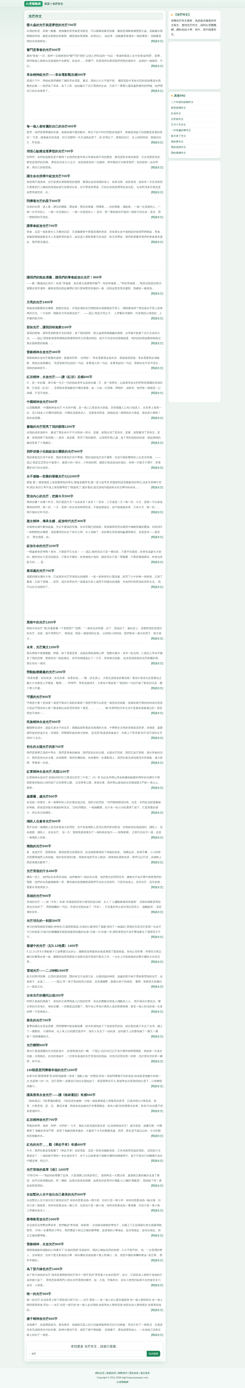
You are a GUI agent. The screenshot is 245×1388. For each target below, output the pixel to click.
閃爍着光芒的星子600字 (44, 201)
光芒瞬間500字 (37, 1045)
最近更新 (145, 1373)
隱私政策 (133, 1373)
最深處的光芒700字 (40, 570)
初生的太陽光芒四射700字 (45, 746)
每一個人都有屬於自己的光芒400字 (51, 126)
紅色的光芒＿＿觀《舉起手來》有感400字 (56, 1144)
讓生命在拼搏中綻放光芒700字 (48, 176)
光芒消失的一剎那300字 (44, 920)
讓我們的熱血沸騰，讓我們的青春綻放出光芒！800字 (64, 277)
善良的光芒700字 (39, 1020)
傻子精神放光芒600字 (42, 1318)
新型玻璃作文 (178, 107)
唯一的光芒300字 (39, 1294)
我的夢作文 (177, 141)
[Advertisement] (95, 108)
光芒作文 (57, 3)
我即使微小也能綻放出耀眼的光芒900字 (55, 451)
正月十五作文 (178, 124)
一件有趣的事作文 (181, 130)
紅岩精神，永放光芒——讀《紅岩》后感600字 (59, 377)
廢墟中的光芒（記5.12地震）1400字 (52, 945)
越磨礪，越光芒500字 (42, 796)
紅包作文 (176, 113)
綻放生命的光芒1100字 (43, 546)
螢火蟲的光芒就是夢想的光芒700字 (51, 25)
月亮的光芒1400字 (40, 302)
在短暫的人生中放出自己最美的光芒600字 (56, 1194)
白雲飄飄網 (122, 1382)
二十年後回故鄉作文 (182, 102)
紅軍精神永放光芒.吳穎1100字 (48, 771)
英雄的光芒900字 (39, 896)
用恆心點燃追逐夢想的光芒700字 (50, 151)
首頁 (47, 3)
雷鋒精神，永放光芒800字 (45, 1244)
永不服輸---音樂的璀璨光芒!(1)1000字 (53, 476)
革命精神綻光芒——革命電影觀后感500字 (56, 74)
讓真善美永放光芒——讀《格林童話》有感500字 (61, 1095)
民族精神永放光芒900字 (44, 722)
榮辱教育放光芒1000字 (43, 1219)
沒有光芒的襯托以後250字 (45, 995)
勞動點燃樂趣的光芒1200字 (46, 672)
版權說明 (111, 1373)
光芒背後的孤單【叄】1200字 (48, 1169)
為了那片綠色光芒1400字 (44, 1269)
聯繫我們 (122, 1373)
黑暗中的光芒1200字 (41, 622)
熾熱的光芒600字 (39, 846)
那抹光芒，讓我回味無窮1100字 (49, 327)
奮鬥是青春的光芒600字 (44, 50)
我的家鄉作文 (178, 152)
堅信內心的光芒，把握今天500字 (50, 496)
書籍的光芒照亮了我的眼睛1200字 (51, 426)
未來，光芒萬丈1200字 (43, 647)
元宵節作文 (177, 119)
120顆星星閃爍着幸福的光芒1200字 (52, 1070)
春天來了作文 (178, 135)
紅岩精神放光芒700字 (42, 1119)
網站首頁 (99, 1373)
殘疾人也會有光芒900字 (44, 821)
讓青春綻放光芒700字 (42, 226)
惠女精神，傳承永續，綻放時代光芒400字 (56, 521)
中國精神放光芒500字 (42, 402)
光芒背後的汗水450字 (42, 871)
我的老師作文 (178, 147)
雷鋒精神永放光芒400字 (44, 352)
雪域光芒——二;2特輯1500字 (47, 970)
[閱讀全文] (157, 41)
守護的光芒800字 (39, 697)
